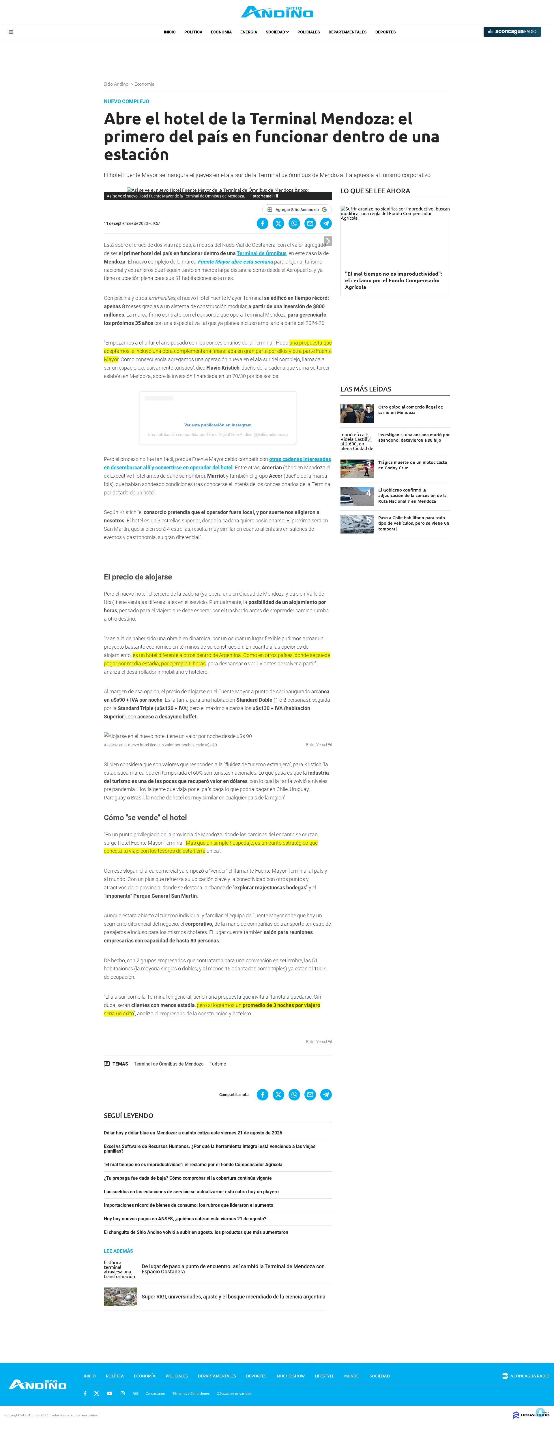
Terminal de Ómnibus (262, 253)
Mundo (352, 1376)
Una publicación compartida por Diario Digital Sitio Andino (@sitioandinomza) (218, 434)
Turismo (217, 1064)
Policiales (308, 32)
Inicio (170, 32)
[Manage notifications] (540, 1412)
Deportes (385, 32)
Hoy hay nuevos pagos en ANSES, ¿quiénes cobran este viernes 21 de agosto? (185, 1219)
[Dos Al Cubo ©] (531, 1417)
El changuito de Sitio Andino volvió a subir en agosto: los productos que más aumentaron (196, 1232)
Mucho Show (291, 1376)
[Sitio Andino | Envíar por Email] (310, 223)
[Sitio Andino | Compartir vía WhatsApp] (294, 223)
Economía (221, 32)
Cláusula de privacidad (234, 1393)
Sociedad (276, 32)
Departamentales (348, 32)
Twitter (97, 1393)
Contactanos (155, 1393)
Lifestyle (324, 1376)
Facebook (85, 1393)
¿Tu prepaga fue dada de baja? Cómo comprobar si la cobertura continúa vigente (188, 1178)
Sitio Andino (117, 83)
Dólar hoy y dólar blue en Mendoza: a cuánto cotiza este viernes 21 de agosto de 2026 (193, 1133)
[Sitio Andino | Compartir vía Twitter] (278, 223)
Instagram (123, 1393)
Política (193, 32)
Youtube (110, 1393)
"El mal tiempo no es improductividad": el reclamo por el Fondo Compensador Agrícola (193, 1164)
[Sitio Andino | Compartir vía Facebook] (262, 223)
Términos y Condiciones (191, 1393)
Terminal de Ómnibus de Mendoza (169, 1064)
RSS (135, 1393)
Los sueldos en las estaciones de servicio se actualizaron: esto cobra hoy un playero (191, 1191)
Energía (248, 32)
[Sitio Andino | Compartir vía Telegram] (326, 223)
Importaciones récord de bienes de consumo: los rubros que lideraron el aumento (188, 1205)
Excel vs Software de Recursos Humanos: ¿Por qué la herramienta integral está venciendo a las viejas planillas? (209, 1148)
